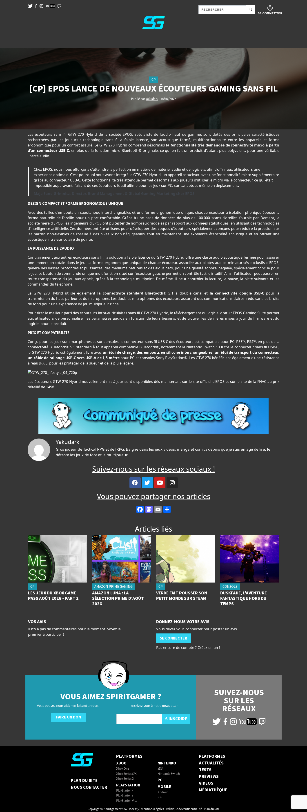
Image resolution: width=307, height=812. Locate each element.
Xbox (121, 763)
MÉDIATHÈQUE (213, 790)
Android (163, 792)
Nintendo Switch (169, 774)
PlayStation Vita (126, 801)
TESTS (205, 770)
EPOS (127, 134)
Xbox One (122, 769)
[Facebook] (135, 482)
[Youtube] (159, 482)
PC (160, 780)
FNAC (261, 381)
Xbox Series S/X (126, 774)
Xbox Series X (125, 779)
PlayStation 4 (124, 790)
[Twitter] (147, 482)
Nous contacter (89, 787)
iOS (160, 797)
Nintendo (167, 763)
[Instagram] (172, 482)
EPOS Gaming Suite (249, 312)
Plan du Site (84, 780)
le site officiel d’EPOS (207, 381)
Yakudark (152, 99)
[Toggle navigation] (9, 40)
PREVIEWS (209, 776)
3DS (160, 769)
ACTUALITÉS (211, 763)
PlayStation (128, 785)
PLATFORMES (212, 756)
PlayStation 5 (124, 795)
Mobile (164, 787)
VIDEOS (206, 783)
